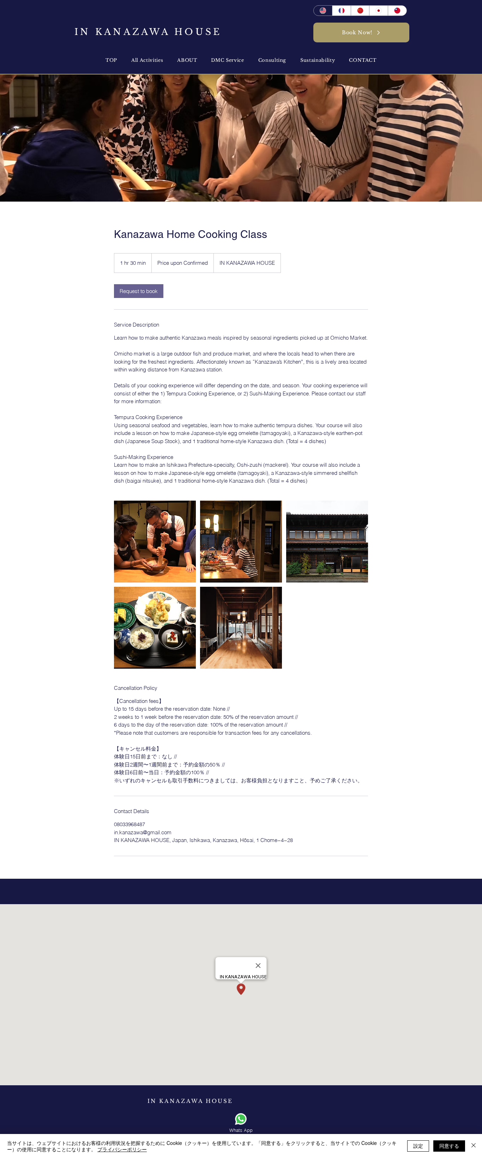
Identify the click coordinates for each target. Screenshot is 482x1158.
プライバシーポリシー (122, 1149)
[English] (323, 11)
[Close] (473, 1146)
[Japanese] (378, 11)
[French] (341, 11)
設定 (418, 1145)
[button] (187, 60)
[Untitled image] (155, 542)
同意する (449, 1145)
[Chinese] (397, 11)
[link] (138, 291)
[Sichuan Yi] (360, 11)
